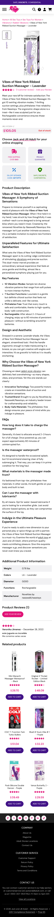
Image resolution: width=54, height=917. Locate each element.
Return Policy (27, 862)
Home (5, 19)
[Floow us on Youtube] (19, 818)
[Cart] (50, 9)
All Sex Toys (15, 19)
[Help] (39, 9)
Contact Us (27, 845)
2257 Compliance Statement (22, 912)
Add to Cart (14, 697)
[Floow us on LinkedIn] (37, 818)
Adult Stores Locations (27, 841)
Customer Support (27, 858)
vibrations (22, 259)
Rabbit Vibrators (20, 22)
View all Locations (27, 899)
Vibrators (6, 22)
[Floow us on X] (13, 818)
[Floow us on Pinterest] (31, 818)
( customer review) (25, 89)
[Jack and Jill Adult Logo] (14, 9)
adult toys (43, 537)
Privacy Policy (27, 866)
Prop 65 (41, 912)
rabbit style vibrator (31, 371)
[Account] (44, 9)
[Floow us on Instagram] (25, 818)
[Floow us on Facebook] (8, 818)
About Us (27, 833)
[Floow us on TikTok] (43, 818)
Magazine (27, 837)
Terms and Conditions (27, 870)
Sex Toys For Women (32, 19)
